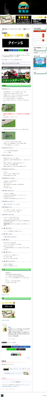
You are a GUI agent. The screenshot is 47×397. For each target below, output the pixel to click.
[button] (25, 50)
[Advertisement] (39, 83)
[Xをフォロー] (10, 339)
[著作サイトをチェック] (8, 339)
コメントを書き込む (16, 381)
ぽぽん (9, 327)
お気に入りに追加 (5, 320)
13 (43, 36)
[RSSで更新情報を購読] (14, 339)
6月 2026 (39, 31)
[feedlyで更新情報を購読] (13, 339)
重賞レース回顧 (4, 342)
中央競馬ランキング (5, 294)
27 (43, 40)
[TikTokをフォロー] (11, 339)
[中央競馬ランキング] (6, 289)
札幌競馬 (14, 342)
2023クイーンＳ (10, 342)
